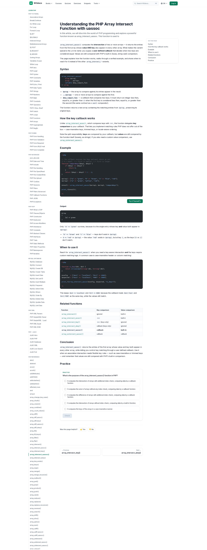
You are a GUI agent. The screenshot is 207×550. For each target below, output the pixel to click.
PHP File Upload (36, 178)
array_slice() (34, 518)
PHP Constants (35, 101)
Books (48, 3)
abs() (32, 360)
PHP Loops (34, 115)
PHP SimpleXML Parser (38, 317)
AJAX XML (33, 345)
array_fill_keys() (35, 434)
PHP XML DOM (35, 327)
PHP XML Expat (35, 324)
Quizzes (68, 3)
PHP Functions (35, 118)
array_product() (35, 488)
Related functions (154, 55)
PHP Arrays (34, 121)
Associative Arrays (36, 17)
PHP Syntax (34, 74)
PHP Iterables (35, 254)
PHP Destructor (35, 220)
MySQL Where (35, 292)
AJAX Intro (33, 335)
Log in (173, 3)
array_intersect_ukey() (38, 458)
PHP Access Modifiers (38, 223)
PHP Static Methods (37, 243)
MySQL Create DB (36, 268)
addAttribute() (35, 374)
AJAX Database (35, 342)
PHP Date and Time (37, 161)
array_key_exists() (36, 461)
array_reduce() (35, 498)
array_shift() (34, 515)
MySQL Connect (36, 265)
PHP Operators (35, 105)
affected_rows (35, 387)
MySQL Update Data (37, 302)
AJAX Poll (33, 352)
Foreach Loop (35, 30)
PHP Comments (35, 78)
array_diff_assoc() (36, 417)
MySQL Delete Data (37, 299)
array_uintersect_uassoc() (39, 545)
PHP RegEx (34, 128)
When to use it (153, 52)
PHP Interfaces (35, 237)
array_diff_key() (35, 421)
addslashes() (34, 384)
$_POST (33, 47)
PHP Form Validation (37, 140)
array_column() (35, 404)
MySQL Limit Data (36, 305)
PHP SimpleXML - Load (38, 320)
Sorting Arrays (35, 57)
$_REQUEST (34, 51)
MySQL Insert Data (36, 275)
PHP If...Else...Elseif (36, 108)
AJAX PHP (33, 339)
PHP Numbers (35, 94)
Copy (139, 75)
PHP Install (33, 71)
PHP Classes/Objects (37, 213)
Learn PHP (32, 10)
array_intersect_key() (37, 451)
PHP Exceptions (35, 202)
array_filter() (34, 438)
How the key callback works (158, 47)
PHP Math (33, 98)
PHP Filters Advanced (37, 191)
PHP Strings (34, 91)
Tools (96, 3)
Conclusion (152, 58)
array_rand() (34, 495)
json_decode (34, 158)
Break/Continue (35, 20)
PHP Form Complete (37, 150)
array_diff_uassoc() (36, 424)
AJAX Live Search (36, 349)
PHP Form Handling (37, 136)
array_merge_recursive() (38, 475)
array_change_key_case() (39, 397)
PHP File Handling (36, 168)
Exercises (77, 3)
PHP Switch (34, 111)
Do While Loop (35, 24)
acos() (32, 367)
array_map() (34, 468)
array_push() (34, 491)
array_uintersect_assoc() (38, 542)
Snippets (87, 3)
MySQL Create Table (37, 272)
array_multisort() (35, 478)
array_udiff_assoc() (36, 532)
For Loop (33, 27)
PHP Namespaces (36, 250)
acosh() (32, 370)
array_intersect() (36, 444)
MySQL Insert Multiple (37, 282)
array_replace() (35, 502)
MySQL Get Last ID (36, 278)
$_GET (32, 34)
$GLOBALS (34, 37)
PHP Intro (33, 68)
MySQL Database (36, 262)
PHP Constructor (36, 216)
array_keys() (34, 465)
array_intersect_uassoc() (39, 454)
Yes (82, 429)
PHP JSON (34, 198)
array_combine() (36, 407)
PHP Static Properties (37, 247)
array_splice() (35, 522)
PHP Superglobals (36, 125)
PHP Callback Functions (38, 195)
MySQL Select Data (37, 289)
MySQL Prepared (36, 285)
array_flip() (34, 441)
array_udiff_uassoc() (37, 535)
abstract (33, 363)
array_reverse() (35, 508)
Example (151, 49)
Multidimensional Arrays (38, 44)
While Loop (34, 64)
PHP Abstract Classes (37, 233)
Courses (58, 3)
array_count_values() (37, 411)
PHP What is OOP (36, 210)
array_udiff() (34, 529)
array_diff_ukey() (36, 427)
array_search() (35, 512)
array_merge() (35, 471)
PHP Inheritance (35, 227)
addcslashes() (35, 380)
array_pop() (34, 485)
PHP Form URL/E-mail (37, 146)
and (31, 390)
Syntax (150, 44)
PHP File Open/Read (37, 171)
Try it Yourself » (135, 201)
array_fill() (33, 431)
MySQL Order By (36, 295)
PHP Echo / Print (36, 84)
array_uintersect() (36, 539)
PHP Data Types (36, 88)
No (91, 429)
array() (32, 394)
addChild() (34, 377)
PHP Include (34, 165)
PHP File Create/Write (37, 175)
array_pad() (34, 481)
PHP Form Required (37, 143)
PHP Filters (34, 188)
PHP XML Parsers (36, 314)
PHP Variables (35, 81)
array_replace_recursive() (39, 505)
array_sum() (34, 525)
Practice (151, 60)
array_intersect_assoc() (38, 448)
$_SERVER (33, 54)
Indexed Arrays (35, 41)
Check (67, 416)
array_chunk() (35, 400)
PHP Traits (33, 240)
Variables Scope (36, 61)
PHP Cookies (34, 181)
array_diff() (34, 414)
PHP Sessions (35, 185)
